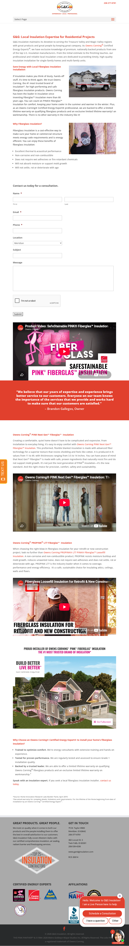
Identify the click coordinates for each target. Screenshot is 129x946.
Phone (17, 225)
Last (66, 204)
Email (17, 212)
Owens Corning (94, 45)
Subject (17, 249)
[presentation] (37, 301)
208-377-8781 (110, 3)
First (15, 204)
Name (17, 193)
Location (17, 237)
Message (17, 262)
